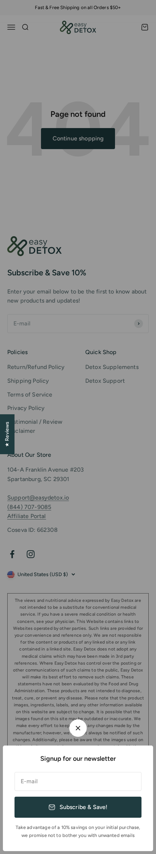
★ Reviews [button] (7, 434)
